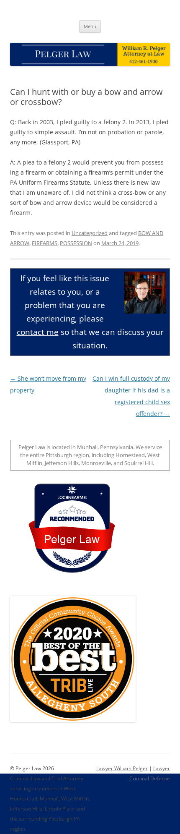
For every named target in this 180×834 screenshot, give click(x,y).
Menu (90, 26)
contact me (38, 332)
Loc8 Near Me (71, 497)
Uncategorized (90, 233)
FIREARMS (44, 243)
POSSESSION (76, 243)
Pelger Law (72, 538)
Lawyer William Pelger (122, 768)
